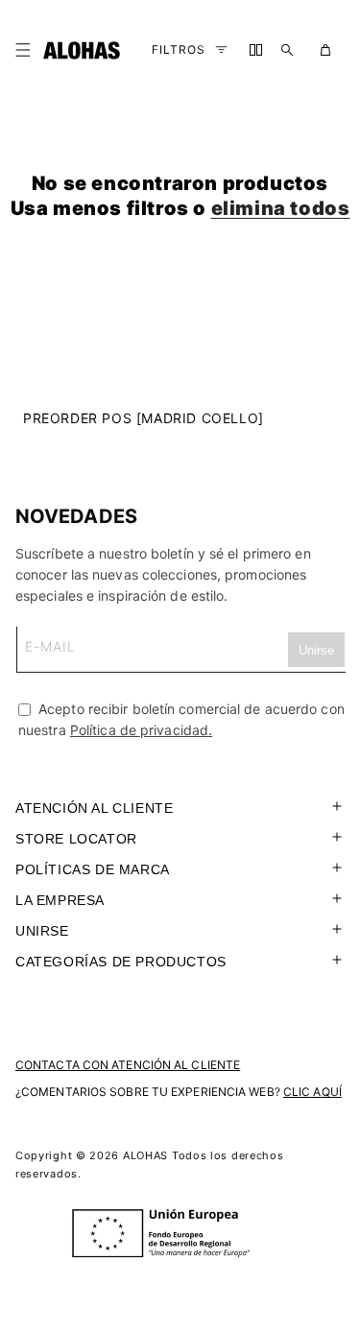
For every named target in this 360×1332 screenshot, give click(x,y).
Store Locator (76, 838)
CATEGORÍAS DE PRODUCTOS (121, 961)
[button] (26, 50)
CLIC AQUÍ (312, 1091)
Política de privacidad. (141, 730)
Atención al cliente (94, 808)
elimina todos (280, 208)
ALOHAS (145, 1155)
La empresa (60, 900)
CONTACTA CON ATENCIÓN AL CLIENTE (127, 1065)
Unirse (42, 931)
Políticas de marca (92, 869)
